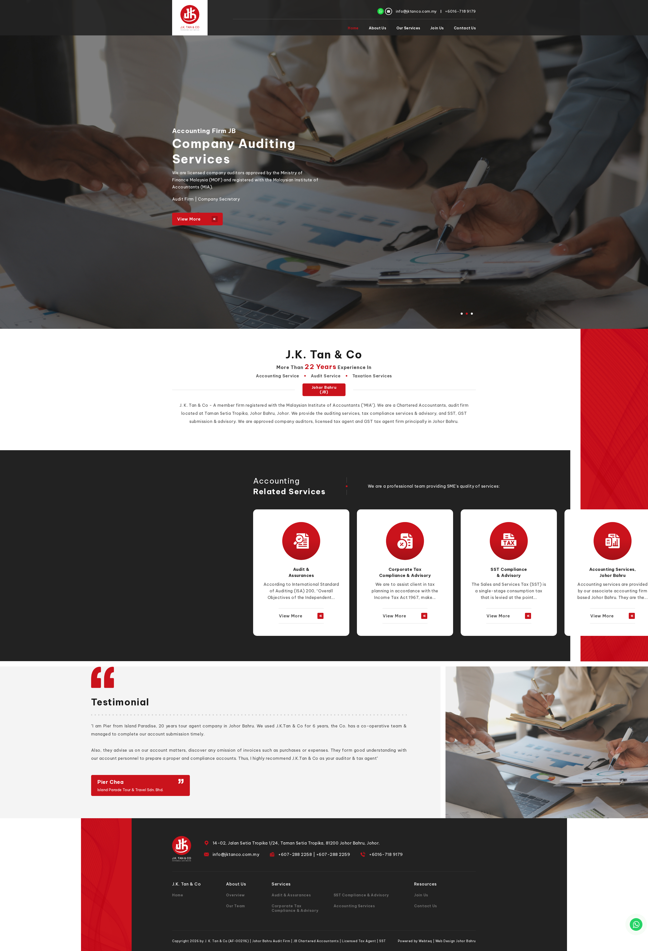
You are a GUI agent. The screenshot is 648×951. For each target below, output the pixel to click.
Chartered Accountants (421, 405)
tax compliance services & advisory (399, 413)
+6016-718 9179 (386, 854)
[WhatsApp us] (636, 924)
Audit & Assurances (291, 895)
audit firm (458, 405)
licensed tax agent (334, 421)
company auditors (294, 421)
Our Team (235, 906)
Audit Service (325, 375)
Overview (235, 895)
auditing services (341, 413)
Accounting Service (277, 375)
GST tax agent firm (384, 421)
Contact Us (465, 28)
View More (189, 219)
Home (353, 28)
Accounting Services (354, 906)
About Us (377, 28)
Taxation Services (372, 375)
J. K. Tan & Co (193, 405)
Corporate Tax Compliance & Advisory (250, 151)
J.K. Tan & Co (324, 354)
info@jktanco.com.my (236, 854)
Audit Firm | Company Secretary (206, 199)
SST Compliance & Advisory (361, 895)
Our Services (408, 28)
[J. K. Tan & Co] (190, 17)
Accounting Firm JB (204, 131)
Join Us (437, 28)
